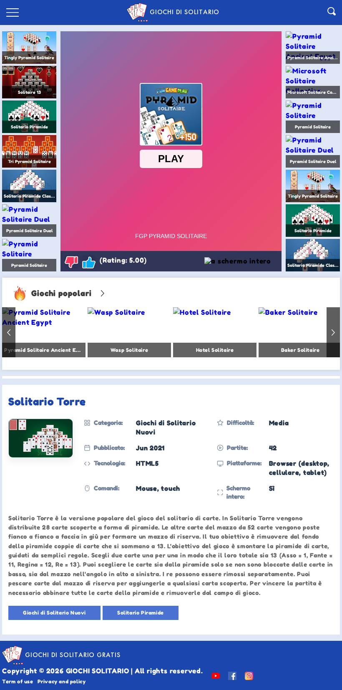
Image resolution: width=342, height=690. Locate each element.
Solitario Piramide (140, 613)
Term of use (17, 681)
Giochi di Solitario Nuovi (54, 613)
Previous (8, 332)
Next (333, 332)
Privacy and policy (62, 681)
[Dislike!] (71, 261)
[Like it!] (89, 261)
